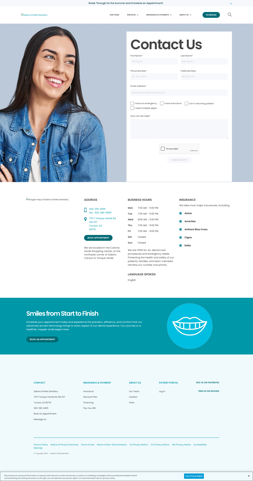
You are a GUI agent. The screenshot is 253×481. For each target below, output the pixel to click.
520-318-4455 (97, 209)
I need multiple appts (139, 108)
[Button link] (230, 15)
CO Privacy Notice (160, 444)
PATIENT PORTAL (168, 382)
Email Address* (138, 86)
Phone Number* (138, 70)
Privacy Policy (41, 444)
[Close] (249, 476)
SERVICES (131, 14)
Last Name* (187, 55)
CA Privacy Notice (139, 444)
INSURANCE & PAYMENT (97, 382)
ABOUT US (184, 14)
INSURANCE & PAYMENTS (157, 14)
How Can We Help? (140, 116)
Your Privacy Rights (194, 476)
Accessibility (200, 444)
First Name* (136, 55)
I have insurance (167, 103)
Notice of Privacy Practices (64, 444)
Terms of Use (87, 444)
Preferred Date (188, 70)
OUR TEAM (114, 14)
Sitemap (38, 448)
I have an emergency (139, 103)
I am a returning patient (194, 103)
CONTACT (39, 382)
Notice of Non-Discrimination (112, 444)
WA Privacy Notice (181, 444)
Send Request (179, 159)
